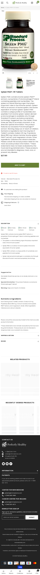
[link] (10, 391)
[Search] (7, 3)
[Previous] (33, 73)
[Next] (37, 73)
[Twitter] (10, 463)
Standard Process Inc (13, 179)
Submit (32, 517)
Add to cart (20, 165)
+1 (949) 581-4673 (10, 504)
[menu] (2, 3)
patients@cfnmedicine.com (13, 493)
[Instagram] (3, 463)
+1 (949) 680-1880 (10, 495)
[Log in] (32, 3)
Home (2, 7)
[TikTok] (7, 463)
